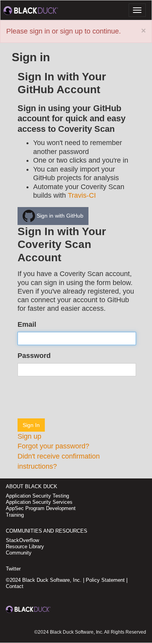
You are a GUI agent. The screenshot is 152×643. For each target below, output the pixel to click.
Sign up (29, 436)
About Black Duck (31, 486)
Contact (14, 586)
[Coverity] (30, 10)
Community (19, 553)
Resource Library (25, 546)
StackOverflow (22, 540)
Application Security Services (39, 502)
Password (34, 356)
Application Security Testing (37, 496)
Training (15, 515)
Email (27, 324)
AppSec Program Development (41, 508)
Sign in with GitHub (59, 215)
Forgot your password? (53, 446)
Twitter (13, 569)
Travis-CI (82, 195)
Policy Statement (105, 580)
